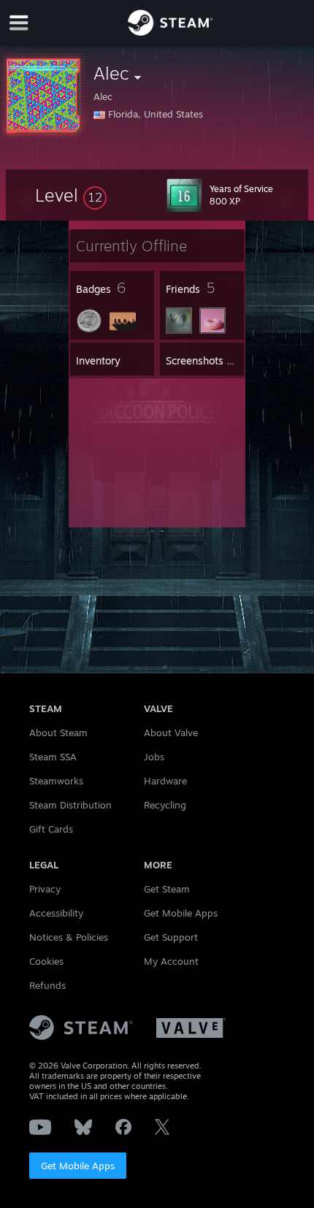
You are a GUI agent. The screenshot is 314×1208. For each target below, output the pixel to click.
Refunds (47, 985)
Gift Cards (51, 829)
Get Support (171, 937)
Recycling (165, 805)
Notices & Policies (68, 937)
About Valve (171, 732)
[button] (71, 195)
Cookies (46, 961)
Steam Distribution (70, 805)
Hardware (165, 781)
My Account (171, 961)
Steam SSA (53, 756)
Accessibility (56, 913)
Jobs (154, 756)
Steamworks (56, 781)
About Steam (58, 732)
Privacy (45, 889)
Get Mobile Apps (78, 1165)
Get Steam (167, 889)
